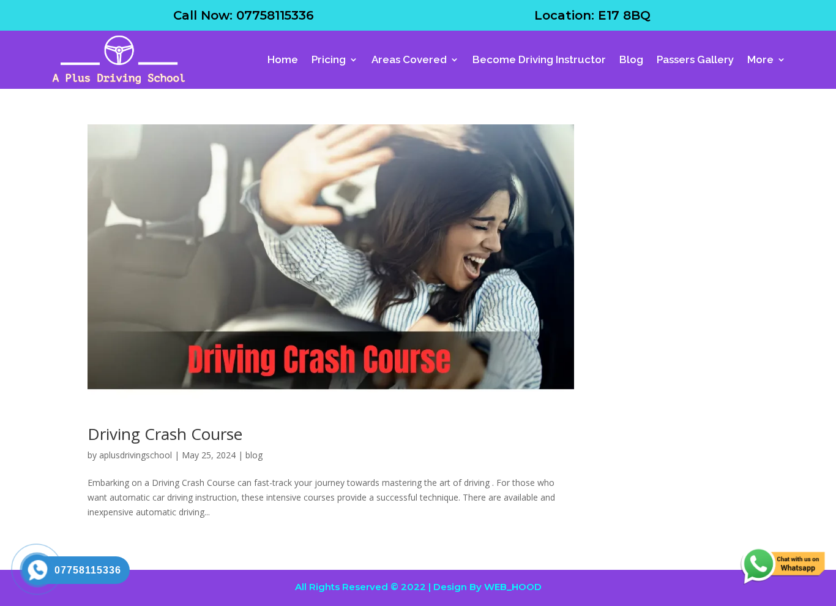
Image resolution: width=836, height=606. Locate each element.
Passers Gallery (695, 59)
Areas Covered (409, 59)
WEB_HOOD (513, 587)
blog (254, 455)
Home (282, 59)
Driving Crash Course (165, 434)
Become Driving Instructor (539, 59)
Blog (631, 59)
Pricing (329, 59)
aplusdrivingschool (135, 455)
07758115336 (275, 15)
